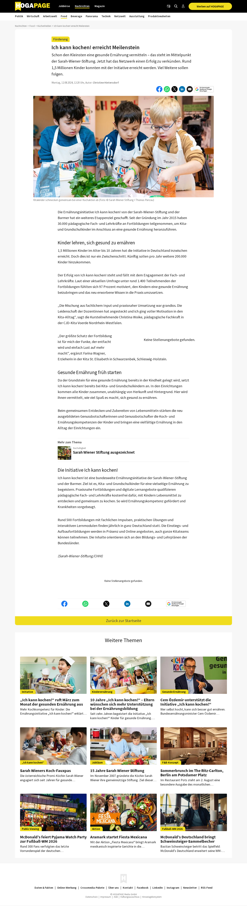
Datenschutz (92, 896)
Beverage (76, 16)
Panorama (92, 16)
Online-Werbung (66, 887)
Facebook (142, 887)
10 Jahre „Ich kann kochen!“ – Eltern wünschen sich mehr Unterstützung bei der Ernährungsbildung (122, 704)
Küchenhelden (44, 25)
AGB (116, 896)
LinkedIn (157, 887)
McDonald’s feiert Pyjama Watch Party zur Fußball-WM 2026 (53, 839)
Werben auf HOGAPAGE (210, 6)
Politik (19, 16)
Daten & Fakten (44, 887)
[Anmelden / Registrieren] (183, 6)
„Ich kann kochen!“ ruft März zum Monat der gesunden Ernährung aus (51, 702)
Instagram (173, 887)
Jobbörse (64, 6)
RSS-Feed (206, 887)
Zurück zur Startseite (123, 620)
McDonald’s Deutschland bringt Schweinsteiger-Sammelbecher (188, 839)
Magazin (100, 6)
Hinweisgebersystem (152, 896)
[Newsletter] (168, 6)
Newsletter (190, 887)
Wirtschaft (33, 16)
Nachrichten (82, 6)
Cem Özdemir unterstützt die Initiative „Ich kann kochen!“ (185, 702)
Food (64, 16)
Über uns (113, 887)
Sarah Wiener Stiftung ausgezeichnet (104, 452)
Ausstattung (136, 16)
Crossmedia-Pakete (92, 887)
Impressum (105, 896)
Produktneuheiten (159, 16)
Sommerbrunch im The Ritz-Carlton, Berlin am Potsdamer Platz (191, 772)
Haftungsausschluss (129, 896)
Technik (106, 16)
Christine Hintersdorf (106, 82)
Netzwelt (120, 16)
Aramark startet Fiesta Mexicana (118, 836)
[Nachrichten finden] (176, 6)
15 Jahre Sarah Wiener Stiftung (117, 770)
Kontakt (128, 887)
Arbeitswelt (50, 16)
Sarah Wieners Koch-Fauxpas (45, 770)
